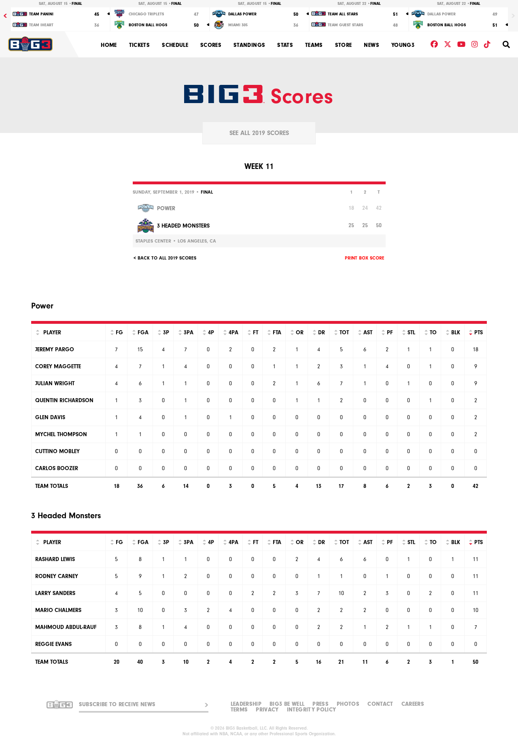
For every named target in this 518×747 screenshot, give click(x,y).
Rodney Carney (56, 576)
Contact (380, 704)
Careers (412, 704)
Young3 (402, 45)
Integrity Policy (311, 710)
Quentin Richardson (64, 400)
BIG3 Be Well (287, 704)
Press (320, 704)
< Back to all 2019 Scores (165, 257)
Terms (239, 710)
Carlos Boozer (56, 468)
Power (166, 208)
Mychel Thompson (61, 434)
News (371, 45)
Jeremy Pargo (54, 349)
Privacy (267, 710)
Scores (210, 45)
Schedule (175, 45)
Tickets (139, 45)
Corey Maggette (58, 366)
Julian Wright (54, 383)
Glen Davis (50, 417)
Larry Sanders (55, 593)
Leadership (246, 704)
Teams (314, 45)
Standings (249, 45)
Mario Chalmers (58, 610)
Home (109, 45)
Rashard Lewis (55, 559)
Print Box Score (364, 257)
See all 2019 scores (259, 133)
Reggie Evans (53, 644)
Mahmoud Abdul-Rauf (66, 627)
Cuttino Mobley (57, 451)
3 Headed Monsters (183, 225)
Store (343, 45)
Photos (348, 704)
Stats (285, 45)
